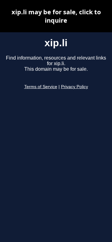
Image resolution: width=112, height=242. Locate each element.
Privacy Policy (74, 86)
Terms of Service (40, 86)
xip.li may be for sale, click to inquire (56, 16)
